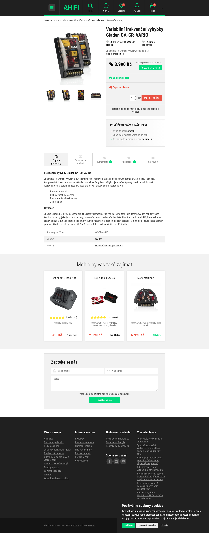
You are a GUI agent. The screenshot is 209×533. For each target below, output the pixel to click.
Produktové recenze (54, 453)
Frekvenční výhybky (115, 20)
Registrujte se (119, 108)
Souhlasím (128, 525)
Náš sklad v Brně (83, 449)
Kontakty (79, 438)
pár (139, 97)
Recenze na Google (115, 442)
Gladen (98, 239)
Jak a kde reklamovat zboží (57, 449)
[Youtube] (123, 461)
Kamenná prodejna (84, 442)
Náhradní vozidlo (83, 446)
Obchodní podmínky (53, 442)
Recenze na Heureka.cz (117, 438)
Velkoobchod (81, 460)
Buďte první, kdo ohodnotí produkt (120, 43)
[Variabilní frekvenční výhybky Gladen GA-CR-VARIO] (73, 55)
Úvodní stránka (50, 20)
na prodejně (148, 139)
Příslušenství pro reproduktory (91, 20)
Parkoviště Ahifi (83, 453)
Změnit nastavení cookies (56, 478)
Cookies (48, 474)
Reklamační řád (51, 446)
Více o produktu (114, 53)
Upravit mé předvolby (147, 525)
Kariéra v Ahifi (82, 457)
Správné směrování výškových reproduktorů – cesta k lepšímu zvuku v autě (149, 449)
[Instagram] (116, 461)
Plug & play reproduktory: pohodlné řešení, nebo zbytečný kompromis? (149, 460)
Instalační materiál (68, 20)
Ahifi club (48, 438)
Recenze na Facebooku (117, 446)
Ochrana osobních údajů (56, 463)
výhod (135, 111)
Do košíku (153, 98)
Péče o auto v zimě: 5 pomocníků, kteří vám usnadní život (147, 486)
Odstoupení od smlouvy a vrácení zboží (56, 458)
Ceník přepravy (51, 467)
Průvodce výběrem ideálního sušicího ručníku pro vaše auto (150, 495)
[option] (63, 306)
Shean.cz (91, 525)
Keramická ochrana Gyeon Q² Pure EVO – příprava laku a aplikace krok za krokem (151, 476)
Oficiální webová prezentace (109, 245)
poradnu (130, 131)
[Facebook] (109, 461)
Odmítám (164, 525)
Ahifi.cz (76, 525)
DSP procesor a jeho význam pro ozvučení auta (150, 468)
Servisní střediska (53, 470)
